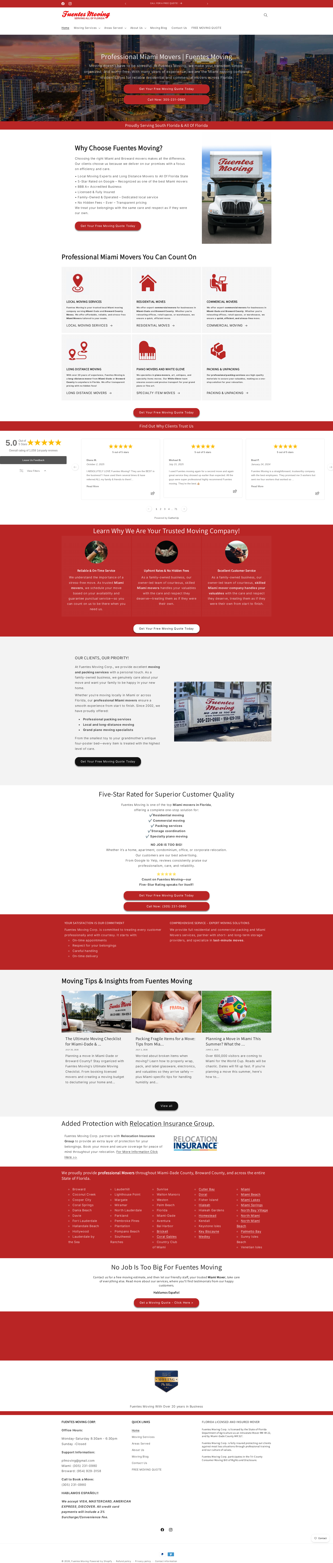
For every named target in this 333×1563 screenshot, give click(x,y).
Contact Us (139, 1463)
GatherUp (173, 517)
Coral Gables (167, 1236)
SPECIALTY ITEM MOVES (155, 393)
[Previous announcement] (125, 3)
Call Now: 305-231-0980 (166, 99)
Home (136, 1430)
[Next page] (184, 508)
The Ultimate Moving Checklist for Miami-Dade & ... (93, 1041)
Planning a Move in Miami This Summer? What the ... (233, 1041)
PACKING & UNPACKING (225, 393)
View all (167, 1106)
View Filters (33, 470)
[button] (87, 28)
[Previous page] (149, 508)
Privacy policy (143, 1561)
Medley (204, 1236)
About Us (138, 1450)
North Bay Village (254, 1210)
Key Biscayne (209, 1231)
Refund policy (123, 1561)
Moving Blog (140, 1456)
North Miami (250, 1215)
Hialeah (204, 1205)
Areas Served (141, 1443)
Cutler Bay (207, 1189)
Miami (245, 1189)
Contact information (166, 1561)
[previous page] (75, 467)
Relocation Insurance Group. (172, 1123)
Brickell (162, 1231)
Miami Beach (250, 1194)
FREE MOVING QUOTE (147, 1469)
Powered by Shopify (101, 1561)
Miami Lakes (250, 1200)
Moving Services (143, 1437)
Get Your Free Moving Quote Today (166, 88)
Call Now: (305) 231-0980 (166, 906)
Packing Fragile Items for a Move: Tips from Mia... (165, 1041)
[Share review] (153, 494)
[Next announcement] (207, 3)
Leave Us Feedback (33, 460)
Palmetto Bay (251, 1231)
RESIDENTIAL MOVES (153, 325)
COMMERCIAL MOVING (225, 325)
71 (175, 509)
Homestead (207, 1215)
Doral (203, 1194)
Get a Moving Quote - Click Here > (166, 1302)
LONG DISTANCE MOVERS (86, 393)
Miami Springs (252, 1205)
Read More (93, 486)
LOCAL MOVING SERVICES (87, 325)
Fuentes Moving (80, 1561)
